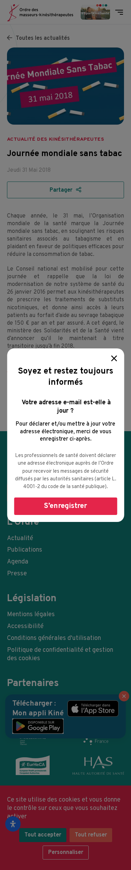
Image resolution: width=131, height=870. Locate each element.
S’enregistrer (65, 506)
